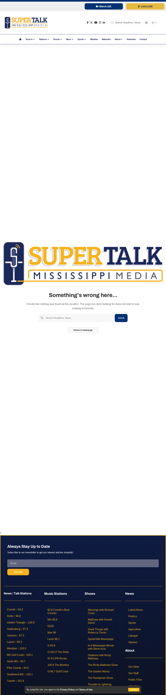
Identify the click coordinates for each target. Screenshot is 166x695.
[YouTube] (96, 22)
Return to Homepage (83, 330)
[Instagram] (100, 22)
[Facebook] (87, 22)
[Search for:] (79, 318)
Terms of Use (85, 689)
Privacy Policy (67, 689)
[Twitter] (91, 22)
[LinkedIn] (104, 22)
